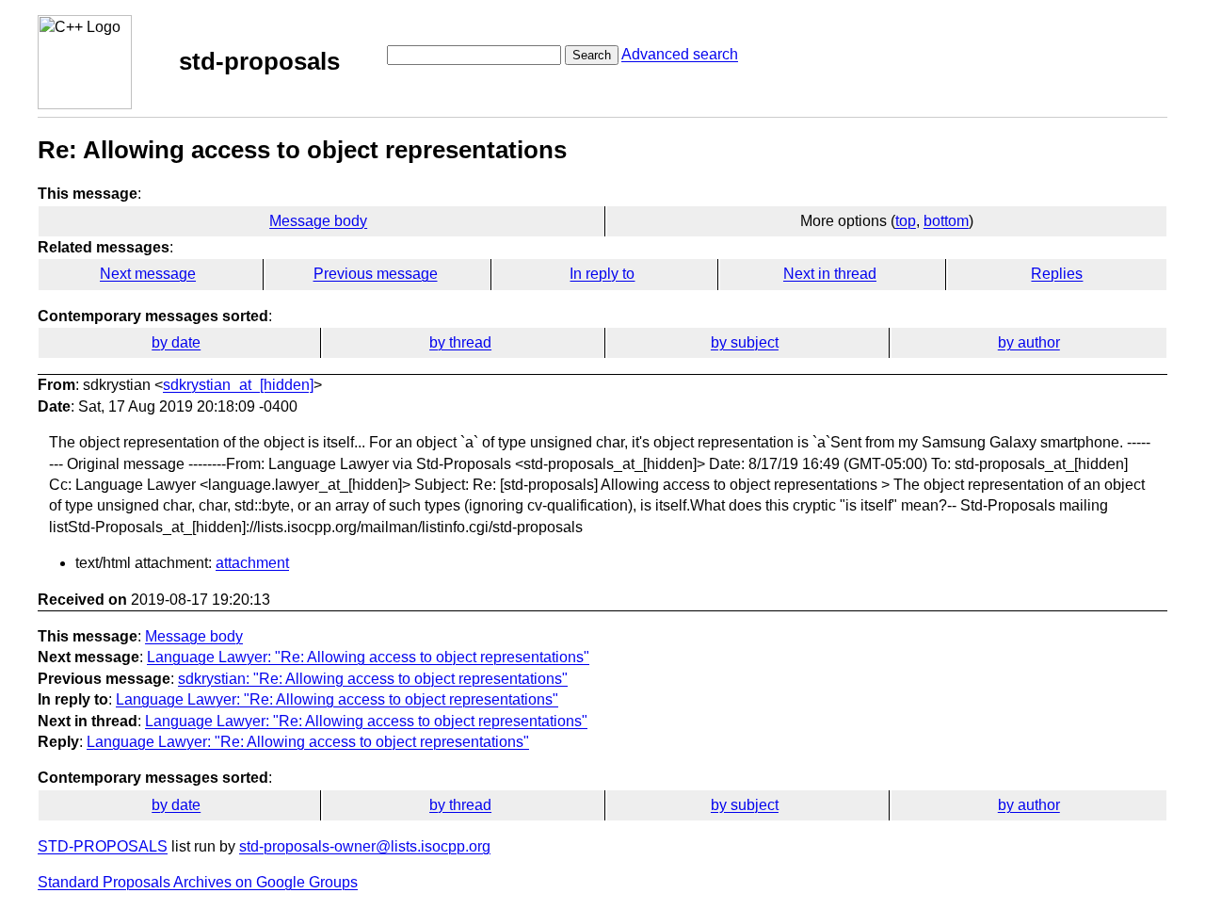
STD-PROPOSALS (103, 846)
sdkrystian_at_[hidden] (238, 385)
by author (1029, 342)
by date (176, 342)
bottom (946, 221)
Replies (1057, 274)
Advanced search (679, 54)
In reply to (602, 274)
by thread (460, 342)
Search (591, 55)
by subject (745, 342)
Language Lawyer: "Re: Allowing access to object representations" (368, 657)
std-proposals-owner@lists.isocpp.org (364, 846)
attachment (252, 563)
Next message (148, 274)
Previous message (375, 274)
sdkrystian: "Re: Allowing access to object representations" (373, 679)
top (905, 221)
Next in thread (829, 274)
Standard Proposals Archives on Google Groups (198, 882)
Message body (318, 221)
